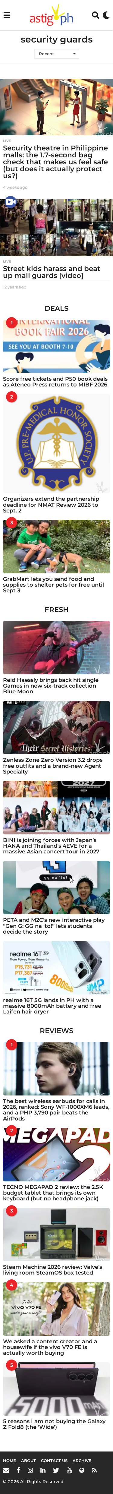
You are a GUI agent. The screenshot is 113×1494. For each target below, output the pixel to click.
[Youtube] (69, 1470)
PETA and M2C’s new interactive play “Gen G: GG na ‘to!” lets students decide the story (54, 926)
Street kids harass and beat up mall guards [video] (51, 272)
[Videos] (11, 202)
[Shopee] (81, 1470)
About (28, 1460)
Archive (82, 1460)
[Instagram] (30, 1470)
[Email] (6, 1470)
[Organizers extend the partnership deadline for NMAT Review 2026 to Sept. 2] (56, 443)
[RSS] (94, 1470)
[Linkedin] (43, 1470)
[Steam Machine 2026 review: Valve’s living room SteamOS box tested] (56, 1235)
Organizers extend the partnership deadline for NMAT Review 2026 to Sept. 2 (51, 505)
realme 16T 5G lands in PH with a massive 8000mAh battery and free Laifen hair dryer (52, 1006)
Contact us (54, 1460)
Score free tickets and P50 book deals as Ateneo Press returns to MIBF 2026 (55, 382)
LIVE (7, 141)
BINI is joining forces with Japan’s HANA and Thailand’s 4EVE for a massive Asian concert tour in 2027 (51, 846)
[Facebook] (18, 1470)
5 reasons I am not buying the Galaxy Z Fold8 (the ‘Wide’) (54, 1424)
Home (9, 1460)
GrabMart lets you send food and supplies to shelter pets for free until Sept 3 (53, 585)
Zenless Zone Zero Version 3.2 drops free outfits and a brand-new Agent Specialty (52, 766)
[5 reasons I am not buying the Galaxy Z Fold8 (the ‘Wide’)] (56, 1389)
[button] (7, 15)
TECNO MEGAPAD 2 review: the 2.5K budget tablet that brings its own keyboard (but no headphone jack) (53, 1193)
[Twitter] (56, 1470)
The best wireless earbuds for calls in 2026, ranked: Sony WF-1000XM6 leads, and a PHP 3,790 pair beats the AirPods (56, 1110)
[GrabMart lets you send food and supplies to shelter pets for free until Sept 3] (56, 546)
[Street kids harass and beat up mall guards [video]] (56, 227)
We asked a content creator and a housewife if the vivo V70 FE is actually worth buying (50, 1347)
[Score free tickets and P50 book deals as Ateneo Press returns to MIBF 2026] (56, 347)
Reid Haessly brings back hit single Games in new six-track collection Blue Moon (51, 686)
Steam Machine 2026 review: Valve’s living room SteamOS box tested (52, 1270)
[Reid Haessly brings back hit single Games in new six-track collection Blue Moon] (56, 647)
